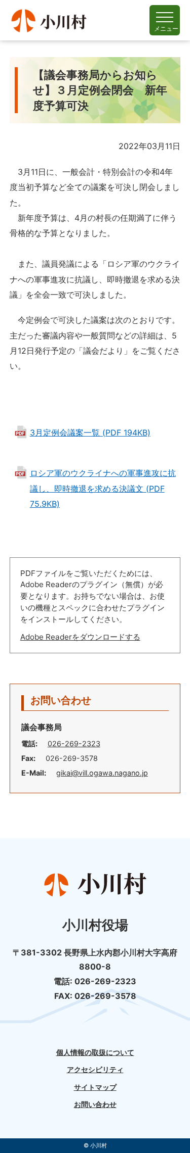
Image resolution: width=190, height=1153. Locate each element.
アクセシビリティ (95, 1069)
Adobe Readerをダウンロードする (80, 637)
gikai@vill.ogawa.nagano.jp (102, 772)
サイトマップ (95, 1087)
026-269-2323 (74, 743)
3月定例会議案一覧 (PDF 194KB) (90, 432)
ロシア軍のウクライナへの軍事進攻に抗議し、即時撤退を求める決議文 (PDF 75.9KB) (103, 488)
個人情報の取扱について (95, 1052)
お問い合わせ (95, 1104)
